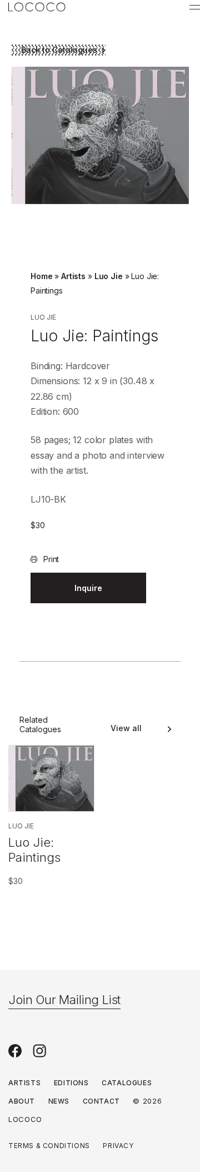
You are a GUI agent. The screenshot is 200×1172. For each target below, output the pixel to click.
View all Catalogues (126, 728)
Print (51, 559)
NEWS (58, 1101)
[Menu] (194, 7)
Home (41, 276)
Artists (73, 276)
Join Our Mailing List (64, 999)
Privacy (118, 1145)
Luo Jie (108, 276)
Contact (101, 1101)
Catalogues (127, 1083)
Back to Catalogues (59, 49)
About (21, 1101)
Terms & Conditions (49, 1145)
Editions (71, 1083)
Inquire (88, 588)
